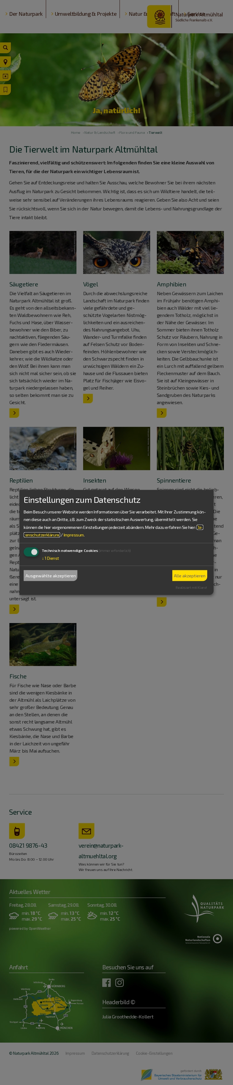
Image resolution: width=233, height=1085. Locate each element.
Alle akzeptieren (189, 575)
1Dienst (50, 558)
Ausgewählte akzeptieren (50, 575)
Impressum (74, 534)
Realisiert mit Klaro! (191, 587)
